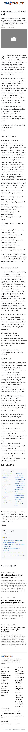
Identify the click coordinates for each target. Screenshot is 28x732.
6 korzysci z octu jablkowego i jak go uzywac (19, 489)
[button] (1, 2)
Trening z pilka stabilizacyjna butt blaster (19, 503)
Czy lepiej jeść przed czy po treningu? (10, 724)
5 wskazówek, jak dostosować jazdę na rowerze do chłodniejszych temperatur (19, 681)
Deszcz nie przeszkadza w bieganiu (5, 671)
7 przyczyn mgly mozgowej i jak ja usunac (13, 552)
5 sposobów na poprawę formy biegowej (11, 713)
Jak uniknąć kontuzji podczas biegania (19, 688)
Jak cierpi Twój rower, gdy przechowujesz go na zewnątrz (13, 601)
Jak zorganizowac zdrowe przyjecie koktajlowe (7, 475)
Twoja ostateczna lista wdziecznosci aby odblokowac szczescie (20, 483)
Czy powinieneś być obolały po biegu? (10, 711)
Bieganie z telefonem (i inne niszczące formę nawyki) (11, 576)
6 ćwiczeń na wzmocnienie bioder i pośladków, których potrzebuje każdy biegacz (19, 703)
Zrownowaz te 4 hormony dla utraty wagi (7, 502)
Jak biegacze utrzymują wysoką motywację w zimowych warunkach (13, 629)
